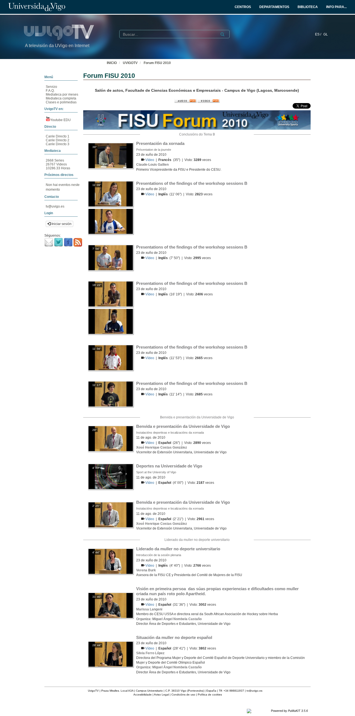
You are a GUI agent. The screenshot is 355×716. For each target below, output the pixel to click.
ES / (318, 34)
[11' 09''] (110, 194)
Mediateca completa (61, 98)
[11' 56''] (110, 357)
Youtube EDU (60, 120)
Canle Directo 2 (57, 140)
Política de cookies (210, 694)
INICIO (112, 63)
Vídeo (150, 160)
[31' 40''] (110, 605)
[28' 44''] (110, 654)
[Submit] (222, 34)
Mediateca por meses (62, 94)
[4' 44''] (110, 561)
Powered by (289, 710)
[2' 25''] (110, 514)
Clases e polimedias (61, 102)
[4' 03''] (110, 477)
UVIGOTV (130, 63)
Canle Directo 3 (57, 144)
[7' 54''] (110, 257)
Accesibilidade (142, 694)
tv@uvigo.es (55, 206)
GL (325, 34)
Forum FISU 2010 (157, 63)
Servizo (51, 87)
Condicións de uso (183, 694)
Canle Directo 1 (57, 136)
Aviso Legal (161, 694)
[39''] (110, 155)
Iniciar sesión (61, 224)
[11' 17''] (110, 394)
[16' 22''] (110, 294)
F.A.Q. (50, 91)
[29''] (110, 438)
